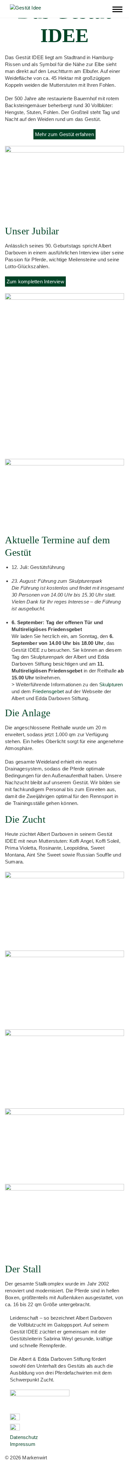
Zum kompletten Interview (35, 281)
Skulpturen (111, 684)
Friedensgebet (48, 691)
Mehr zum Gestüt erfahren (64, 134)
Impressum (22, 1444)
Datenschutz (24, 1437)
